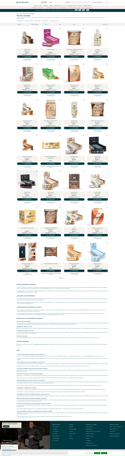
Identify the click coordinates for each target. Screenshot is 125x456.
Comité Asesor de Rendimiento (91, 445)
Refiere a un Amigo (116, 426)
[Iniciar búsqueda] (66, 2)
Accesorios (64, 5)
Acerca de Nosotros (89, 426)
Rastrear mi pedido (56, 438)
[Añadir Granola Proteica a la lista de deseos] (84, 171)
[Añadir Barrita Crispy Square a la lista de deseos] (107, 243)
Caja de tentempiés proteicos (27, 263)
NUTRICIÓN (43, 2)
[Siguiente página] (65, 278)
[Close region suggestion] (17, 446)
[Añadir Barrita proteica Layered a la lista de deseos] (37, 136)
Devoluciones (55, 433)
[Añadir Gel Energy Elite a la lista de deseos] (107, 136)
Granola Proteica (74, 192)
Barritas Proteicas (38, 20)
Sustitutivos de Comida (29, 20)
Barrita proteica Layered (27, 156)
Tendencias (35, 5)
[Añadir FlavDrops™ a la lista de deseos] (107, 29)
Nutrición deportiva (22, 13)
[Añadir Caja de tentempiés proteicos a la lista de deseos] (37, 243)
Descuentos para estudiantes (115, 433)
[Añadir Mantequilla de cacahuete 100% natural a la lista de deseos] (84, 29)
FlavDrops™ (97, 49)
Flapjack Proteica (97, 85)
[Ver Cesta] (106, 2)
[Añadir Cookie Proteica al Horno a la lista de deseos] (37, 100)
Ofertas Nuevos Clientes (72, 5)
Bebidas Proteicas (45, 20)
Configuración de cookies (7, 440)
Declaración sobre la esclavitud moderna (93, 431)
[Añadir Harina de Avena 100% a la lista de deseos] (84, 64)
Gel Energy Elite (98, 156)
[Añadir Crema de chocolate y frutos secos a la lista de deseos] (107, 100)
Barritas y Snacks (57, 5)
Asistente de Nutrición (98, 2)
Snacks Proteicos (20, 20)
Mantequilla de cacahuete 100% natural (74, 49)
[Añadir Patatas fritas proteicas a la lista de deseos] (60, 64)
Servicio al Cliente (56, 426)
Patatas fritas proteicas (50, 85)
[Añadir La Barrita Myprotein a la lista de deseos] (60, 29)
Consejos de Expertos (87, 5)
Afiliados (87, 438)
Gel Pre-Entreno (27, 192)
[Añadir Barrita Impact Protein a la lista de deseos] (84, 136)
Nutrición (71, 426)
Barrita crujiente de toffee (74, 263)
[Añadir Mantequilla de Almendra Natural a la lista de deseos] (60, 207)
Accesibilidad (88, 440)
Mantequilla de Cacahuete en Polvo (51, 120)
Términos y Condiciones (90, 433)
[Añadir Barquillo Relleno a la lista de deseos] (107, 171)
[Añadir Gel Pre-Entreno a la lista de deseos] (37, 171)
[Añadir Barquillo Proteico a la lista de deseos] (37, 64)
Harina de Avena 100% (74, 85)
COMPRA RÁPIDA (28, 56)
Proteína (40, 5)
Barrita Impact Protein (74, 156)
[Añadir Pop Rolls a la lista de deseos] (84, 207)
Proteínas (71, 431)
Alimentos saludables (30, 13)
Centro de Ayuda (56, 431)
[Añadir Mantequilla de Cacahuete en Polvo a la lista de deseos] (60, 100)
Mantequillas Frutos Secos (55, 20)
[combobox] (83, 2)
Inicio (18, 13)
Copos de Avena (51, 192)
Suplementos (45, 5)
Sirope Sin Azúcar (74, 120)
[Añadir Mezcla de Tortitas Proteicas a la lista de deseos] (107, 207)
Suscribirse (6, 426)
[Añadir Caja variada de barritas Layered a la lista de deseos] (37, 207)
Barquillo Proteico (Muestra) (51, 156)
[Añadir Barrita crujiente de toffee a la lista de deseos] (84, 243)
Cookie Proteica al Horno (27, 120)
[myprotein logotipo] (22, 2)
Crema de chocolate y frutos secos (97, 120)
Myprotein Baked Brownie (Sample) (50, 263)
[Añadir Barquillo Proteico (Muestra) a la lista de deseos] (60, 136)
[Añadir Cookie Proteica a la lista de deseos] (37, 29)
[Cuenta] (103, 2)
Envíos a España (55, 440)
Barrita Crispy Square (98, 263)
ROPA (50, 2)
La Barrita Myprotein (51, 49)
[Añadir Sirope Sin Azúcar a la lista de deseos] (84, 100)
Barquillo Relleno (97, 192)
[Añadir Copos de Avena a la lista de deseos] (60, 171)
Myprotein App (112, 431)
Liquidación (80, 5)
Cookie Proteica (27, 49)
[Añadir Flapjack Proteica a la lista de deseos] (107, 64)
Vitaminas (51, 5)
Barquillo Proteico (27, 85)
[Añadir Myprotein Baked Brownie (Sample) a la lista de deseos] (60, 243)
